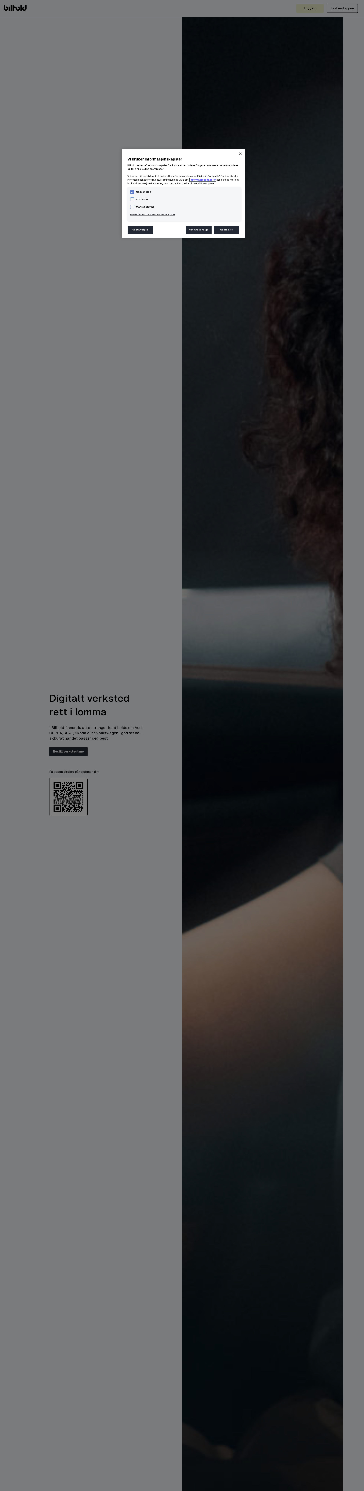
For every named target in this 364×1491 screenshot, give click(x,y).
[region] (183, 193)
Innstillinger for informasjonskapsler (152, 214)
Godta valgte (140, 230)
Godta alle (226, 230)
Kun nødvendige (199, 230)
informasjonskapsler (203, 179)
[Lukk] (240, 153)
